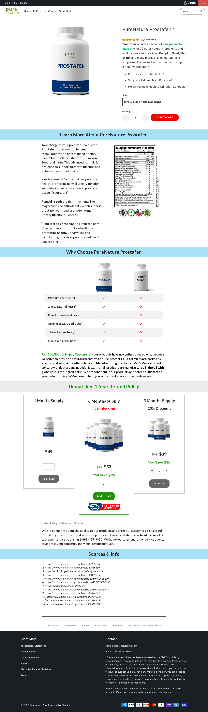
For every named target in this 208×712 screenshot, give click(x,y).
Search (24, 675)
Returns (25, 663)
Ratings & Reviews (60, 523)
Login (191, 2)
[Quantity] (41, 465)
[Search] (201, 11)
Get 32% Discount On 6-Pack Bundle (142, 102)
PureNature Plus (38, 705)
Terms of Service (30, 657)
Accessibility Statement (33, 645)
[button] (131, 40)
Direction (78, 523)
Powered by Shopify (59, 705)
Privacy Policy (28, 651)
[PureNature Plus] (12, 11)
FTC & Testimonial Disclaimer (36, 669)
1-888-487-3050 (14, 2)
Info (45, 523)
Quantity (126, 111)
